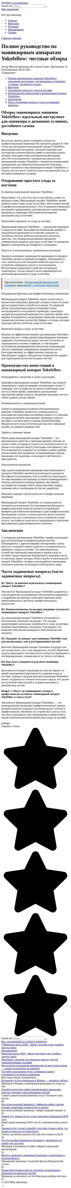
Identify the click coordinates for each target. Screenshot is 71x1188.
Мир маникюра (10, 9)
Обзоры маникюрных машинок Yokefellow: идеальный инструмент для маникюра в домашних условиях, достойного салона (36, 81)
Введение (13, 87)
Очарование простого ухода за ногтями (30, 90)
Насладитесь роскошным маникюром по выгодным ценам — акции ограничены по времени (34, 1067)
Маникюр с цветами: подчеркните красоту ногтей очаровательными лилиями (29, 1061)
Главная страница (11, 38)
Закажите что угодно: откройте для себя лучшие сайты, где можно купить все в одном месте (34, 1130)
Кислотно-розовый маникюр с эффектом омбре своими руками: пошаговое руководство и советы (32, 1106)
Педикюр (13, 26)
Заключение (14, 99)
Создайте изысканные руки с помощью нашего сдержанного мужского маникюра (28, 1073)
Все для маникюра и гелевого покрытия (24, 1041)
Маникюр (13, 23)
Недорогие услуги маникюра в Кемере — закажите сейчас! (34, 1080)
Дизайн (12, 32)
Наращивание (16, 29)
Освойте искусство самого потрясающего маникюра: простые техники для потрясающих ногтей (31, 1091)
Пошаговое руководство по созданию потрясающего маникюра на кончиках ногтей (31, 1172)
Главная (12, 20)
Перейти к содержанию (14, 2)
